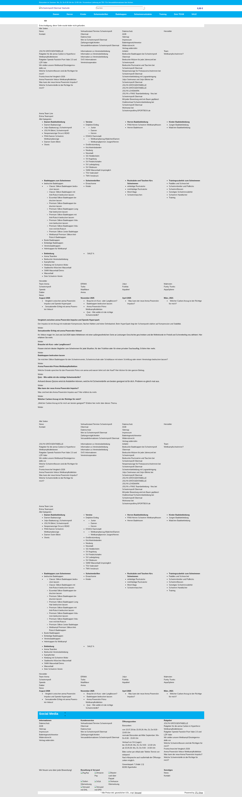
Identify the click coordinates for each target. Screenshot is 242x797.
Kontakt (42, 34)
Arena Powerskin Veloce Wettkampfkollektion (57, 79)
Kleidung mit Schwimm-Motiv (56, 265)
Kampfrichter (49, 262)
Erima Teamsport (46, 116)
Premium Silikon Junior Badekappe (63, 231)
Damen (94, 130)
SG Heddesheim (92, 156)
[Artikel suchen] (144, 8)
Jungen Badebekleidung (179, 125)
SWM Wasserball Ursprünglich (98, 170)
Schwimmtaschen (134, 195)
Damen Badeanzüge (52, 125)
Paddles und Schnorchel (179, 183)
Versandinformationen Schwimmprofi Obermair (100, 45)
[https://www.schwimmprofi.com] (45, 14)
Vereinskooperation (88, 62)
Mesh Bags (132, 192)
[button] (199, 8)
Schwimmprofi (45, 287)
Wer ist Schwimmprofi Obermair (94, 40)
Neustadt (89, 153)
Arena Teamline (50, 256)
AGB (124, 34)
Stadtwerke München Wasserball (57, 268)
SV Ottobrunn (91, 167)
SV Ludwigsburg (92, 164)
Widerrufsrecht (128, 45)
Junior (93, 127)
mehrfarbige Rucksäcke (137, 189)
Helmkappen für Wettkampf (55, 248)
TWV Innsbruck (92, 176)
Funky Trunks (169, 287)
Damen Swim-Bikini (52, 142)
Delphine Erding (92, 125)
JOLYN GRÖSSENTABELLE (51, 51)
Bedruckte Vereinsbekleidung (56, 259)
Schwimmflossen (176, 189)
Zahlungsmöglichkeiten (90, 42)
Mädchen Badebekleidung (179, 127)
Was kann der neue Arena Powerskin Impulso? (58, 82)
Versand (137, 793)
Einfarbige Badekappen (53, 243)
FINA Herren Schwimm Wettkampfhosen (144, 125)
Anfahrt (125, 51)
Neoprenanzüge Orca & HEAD (56, 133)
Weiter (40, 328)
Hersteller (168, 31)
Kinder (88, 186)
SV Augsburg (91, 159)
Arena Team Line (46, 113)
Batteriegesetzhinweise (131, 42)
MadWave (85, 289)
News (41, 31)
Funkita (125, 287)
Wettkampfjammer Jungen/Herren (105, 142)
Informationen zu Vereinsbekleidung (95, 51)
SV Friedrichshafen (93, 161)
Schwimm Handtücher (178, 195)
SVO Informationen (88, 59)
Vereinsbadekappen (52, 246)
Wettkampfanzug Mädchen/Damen (105, 139)
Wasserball (48, 273)
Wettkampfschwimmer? (174, 54)
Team (166, 51)
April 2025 (126, 298)
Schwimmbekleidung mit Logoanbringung (139, 76)
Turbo (83, 287)
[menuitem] (45, 14)
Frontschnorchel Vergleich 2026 (52, 76)
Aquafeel (125, 289)
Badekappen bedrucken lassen (99, 304)
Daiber (41, 292)
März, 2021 (168, 298)
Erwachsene (91, 183)
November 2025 (87, 298)
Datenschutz (86, 37)
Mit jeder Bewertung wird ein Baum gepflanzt (140, 99)
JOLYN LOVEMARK (130, 91)
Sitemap (125, 37)
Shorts (47, 144)
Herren (93, 133)
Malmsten (168, 284)
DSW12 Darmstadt (93, 136)
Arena (83, 292)
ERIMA (84, 284)
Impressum (127, 40)
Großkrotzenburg (93, 144)
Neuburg (89, 150)
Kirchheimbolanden (93, 147)
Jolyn (124, 284)
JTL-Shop (199, 793)
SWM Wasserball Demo (54, 270)
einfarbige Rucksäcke (136, 186)
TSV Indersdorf (92, 173)
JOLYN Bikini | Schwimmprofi (56, 130)
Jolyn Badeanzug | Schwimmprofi (58, 127)
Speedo (42, 289)
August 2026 (44, 298)
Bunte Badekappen (52, 240)
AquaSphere (169, 289)
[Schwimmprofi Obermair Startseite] (54, 8)
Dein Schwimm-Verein (53, 276)
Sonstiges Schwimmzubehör (181, 192)
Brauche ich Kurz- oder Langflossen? (102, 301)
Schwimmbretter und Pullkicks (181, 186)
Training (172, 197)
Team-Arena (44, 284)
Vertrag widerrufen (129, 48)
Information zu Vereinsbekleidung (94, 54)
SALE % (90, 253)
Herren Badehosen (135, 127)
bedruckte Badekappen (53, 183)
